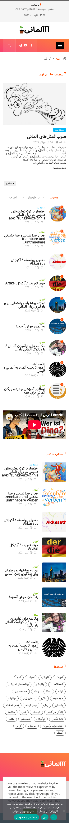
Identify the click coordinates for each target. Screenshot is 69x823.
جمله (36, 691)
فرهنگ (36, 712)
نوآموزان (40, 719)
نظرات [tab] (13, 197)
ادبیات (31, 677)
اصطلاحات (59, 130)
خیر (45, 817)
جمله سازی (21, 691)
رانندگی (59, 705)
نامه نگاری (57, 719)
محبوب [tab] (54, 197)
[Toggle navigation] (60, 45)
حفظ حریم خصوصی (26, 817)
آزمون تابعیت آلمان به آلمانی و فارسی (24, 369)
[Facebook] (32, 45)
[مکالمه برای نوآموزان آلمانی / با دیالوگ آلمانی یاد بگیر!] (54, 622)
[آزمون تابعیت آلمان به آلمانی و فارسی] (54, 647)
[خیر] (64, 811)
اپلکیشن (39, 684)
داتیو (43, 698)
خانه (58, 59)
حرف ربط (58, 698)
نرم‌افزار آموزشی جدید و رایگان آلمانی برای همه (24, 391)
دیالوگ (12, 698)
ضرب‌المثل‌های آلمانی (46, 136)
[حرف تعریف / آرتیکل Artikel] (54, 547)
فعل (23, 712)
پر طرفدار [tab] (34, 197)
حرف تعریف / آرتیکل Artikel (25, 283)
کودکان (32, 726)
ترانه (60, 691)
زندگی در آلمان (39, 364)
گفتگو (60, 733)
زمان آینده (31, 705)
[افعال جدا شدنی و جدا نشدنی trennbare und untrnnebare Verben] (54, 497)
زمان (45, 705)
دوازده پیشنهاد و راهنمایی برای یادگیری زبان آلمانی (24, 305)
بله (53, 817)
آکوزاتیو (42, 256)
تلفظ (48, 691)
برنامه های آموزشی (18, 684)
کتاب (11, 719)
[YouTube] (25, 45)
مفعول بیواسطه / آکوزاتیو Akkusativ (34, 9)
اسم (19, 677)
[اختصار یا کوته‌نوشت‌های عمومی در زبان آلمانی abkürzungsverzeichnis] (54, 472)
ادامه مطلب (60, 168)
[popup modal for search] (9, 45)
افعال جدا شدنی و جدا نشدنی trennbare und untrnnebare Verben (21, 496)
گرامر (18, 726)
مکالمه (11, 712)
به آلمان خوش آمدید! (30, 326)
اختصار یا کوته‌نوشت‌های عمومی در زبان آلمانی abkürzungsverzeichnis (27, 214)
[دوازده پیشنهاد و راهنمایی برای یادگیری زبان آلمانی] (54, 572)
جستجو (10, 183)
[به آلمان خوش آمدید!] (54, 597)
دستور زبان (28, 698)
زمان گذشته (12, 705)
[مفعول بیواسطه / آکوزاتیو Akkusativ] (54, 522)
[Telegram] (20, 45)
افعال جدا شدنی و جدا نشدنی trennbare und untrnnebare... (24, 238)
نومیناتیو (25, 719)
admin (62, 143)
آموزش (42, 232)
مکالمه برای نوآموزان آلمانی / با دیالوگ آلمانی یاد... (25, 348)
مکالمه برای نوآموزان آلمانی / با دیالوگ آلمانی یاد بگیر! (21, 622)
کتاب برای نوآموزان (53, 726)
